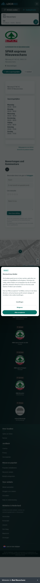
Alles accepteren (20, 312)
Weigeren (20, 307)
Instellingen (19, 302)
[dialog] (20, 291)
